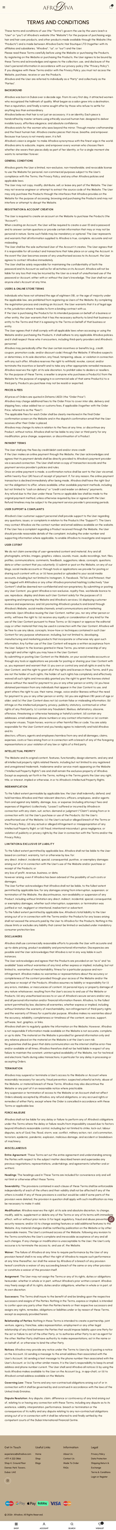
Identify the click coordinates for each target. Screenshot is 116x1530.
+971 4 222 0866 (13, 1458)
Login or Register (99, 1476)
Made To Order (71, 1463)
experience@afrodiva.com (18, 1454)
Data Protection (99, 1458)
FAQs (65, 1467)
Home (38, 1454)
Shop (37, 1458)
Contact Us (68, 1458)
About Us (67, 1454)
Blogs (38, 1463)
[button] (111, 6)
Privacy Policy (98, 1454)
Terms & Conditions (100, 1472)
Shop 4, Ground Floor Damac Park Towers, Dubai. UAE (15, 1468)
